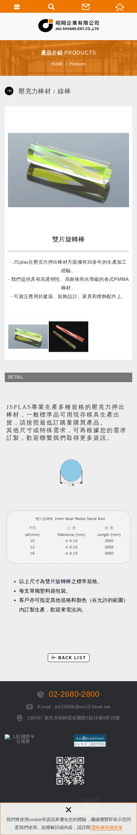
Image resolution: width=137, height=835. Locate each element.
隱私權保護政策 (107, 827)
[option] (68, 170)
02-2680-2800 (74, 693)
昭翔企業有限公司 (68, 25)
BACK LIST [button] (72, 657)
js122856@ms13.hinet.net (83, 706)
